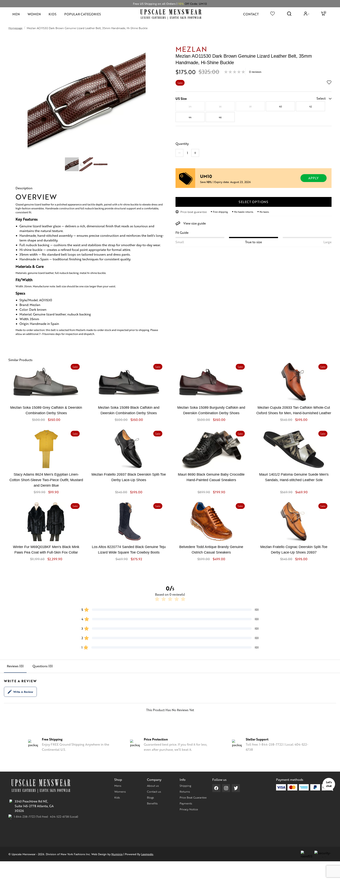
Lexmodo (147, 854)
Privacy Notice (189, 809)
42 (310, 106)
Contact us (154, 791)
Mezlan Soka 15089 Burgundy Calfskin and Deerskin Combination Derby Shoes (211, 410)
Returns (185, 791)
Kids (117, 797)
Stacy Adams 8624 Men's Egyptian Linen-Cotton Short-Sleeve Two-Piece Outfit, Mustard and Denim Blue (46, 479)
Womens (120, 791)
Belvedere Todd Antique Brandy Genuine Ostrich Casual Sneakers (211, 549)
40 (280, 106)
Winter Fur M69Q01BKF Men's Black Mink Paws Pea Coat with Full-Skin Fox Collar (46, 549)
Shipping (185, 785)
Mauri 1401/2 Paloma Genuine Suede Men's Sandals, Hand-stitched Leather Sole (294, 477)
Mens (117, 785)
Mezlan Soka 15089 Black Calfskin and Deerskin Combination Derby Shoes (128, 410)
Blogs (150, 797)
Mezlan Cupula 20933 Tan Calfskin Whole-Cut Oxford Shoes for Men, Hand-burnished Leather (293, 410)
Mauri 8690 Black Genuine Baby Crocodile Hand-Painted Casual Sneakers (211, 477)
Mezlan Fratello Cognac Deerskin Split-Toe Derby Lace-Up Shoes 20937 (293, 549)
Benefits (152, 803)
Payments (186, 803)
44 (190, 117)
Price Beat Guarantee (193, 797)
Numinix (117, 854)
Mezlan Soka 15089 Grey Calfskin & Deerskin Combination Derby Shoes (46, 410)
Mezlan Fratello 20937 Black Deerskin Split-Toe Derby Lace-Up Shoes (128, 477)
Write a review (23, 691)
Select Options (253, 202)
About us (153, 785)
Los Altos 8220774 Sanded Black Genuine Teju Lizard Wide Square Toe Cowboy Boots (129, 549)
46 (220, 117)
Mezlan (191, 48)
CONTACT (251, 14)
